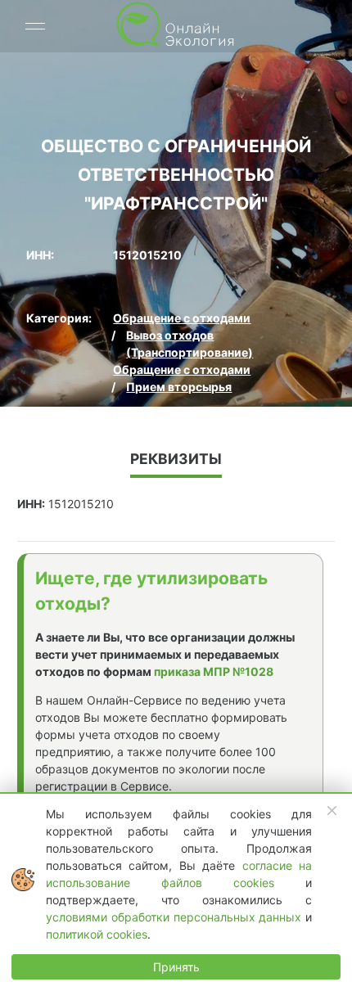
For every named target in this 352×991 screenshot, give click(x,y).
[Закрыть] (332, 811)
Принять (176, 967)
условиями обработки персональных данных (175, 917)
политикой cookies (96, 934)
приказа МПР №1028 (213, 671)
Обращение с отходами (181, 318)
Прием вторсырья (179, 387)
